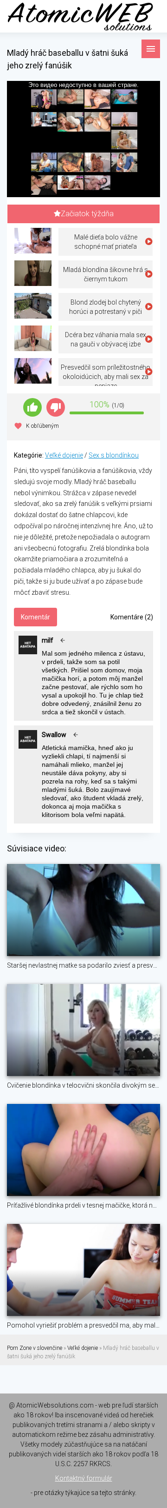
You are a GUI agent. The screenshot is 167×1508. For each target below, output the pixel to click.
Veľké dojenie (64, 455)
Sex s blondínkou (114, 455)
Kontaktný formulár (83, 1478)
